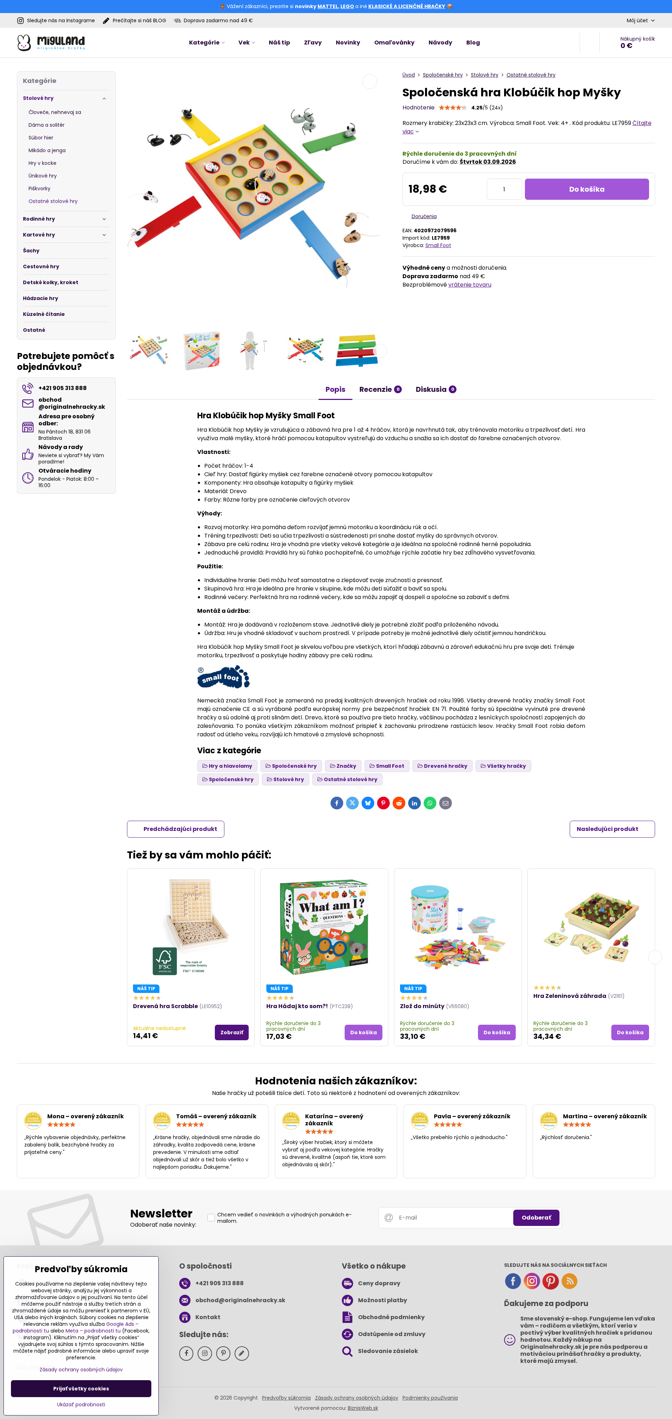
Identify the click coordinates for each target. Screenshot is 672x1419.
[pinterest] (550, 1288)
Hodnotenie (418, 107)
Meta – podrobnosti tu (93, 1330)
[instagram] (532, 1288)
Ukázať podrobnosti (81, 1404)
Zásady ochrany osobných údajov (356, 1397)
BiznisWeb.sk (363, 1408)
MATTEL (327, 6)
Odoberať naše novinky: (163, 1225)
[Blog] (569, 1288)
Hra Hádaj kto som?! (297, 1006)
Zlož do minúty (422, 1006)
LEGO (347, 6)
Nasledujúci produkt (607, 829)
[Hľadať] (589, 43)
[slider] (453, 107)
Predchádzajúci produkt (180, 829)
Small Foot (438, 245)
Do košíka (587, 189)
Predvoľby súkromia (286, 1397)
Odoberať (536, 1218)
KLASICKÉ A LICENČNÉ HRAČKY (406, 6)
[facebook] (513, 1288)
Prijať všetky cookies (81, 1388)
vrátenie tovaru (469, 285)
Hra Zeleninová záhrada (569, 996)
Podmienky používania (430, 1397)
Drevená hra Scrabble (165, 1006)
